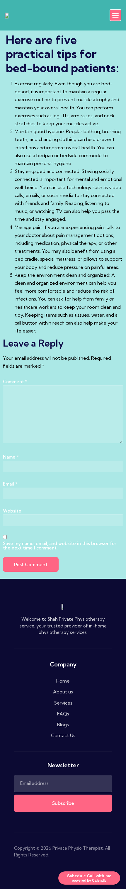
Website (12, 511)
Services (63, 703)
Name (11, 457)
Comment (15, 381)
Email (10, 484)
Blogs (63, 724)
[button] (115, 15)
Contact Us (63, 735)
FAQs (63, 714)
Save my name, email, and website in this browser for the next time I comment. (59, 545)
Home (63, 681)
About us (63, 692)
